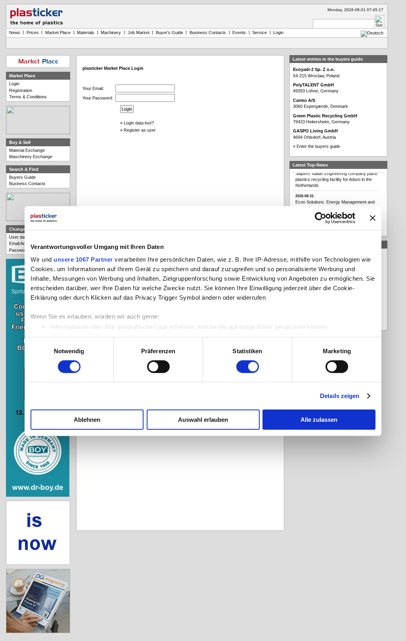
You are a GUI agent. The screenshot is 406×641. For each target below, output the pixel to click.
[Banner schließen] (372, 218)
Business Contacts (27, 183)
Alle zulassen (319, 419)
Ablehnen (87, 419)
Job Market (138, 32)
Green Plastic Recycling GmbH (325, 115)
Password (19, 250)
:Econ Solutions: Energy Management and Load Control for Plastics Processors (335, 198)
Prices (33, 32)
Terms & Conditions (28, 96)
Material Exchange (27, 150)
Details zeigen (339, 395)
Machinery (111, 32)
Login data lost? (139, 123)
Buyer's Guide (169, 32)
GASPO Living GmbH (315, 130)
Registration (20, 90)
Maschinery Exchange (30, 156)
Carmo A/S (304, 100)
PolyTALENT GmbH (313, 84)
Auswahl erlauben (203, 419)
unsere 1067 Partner (83, 259)
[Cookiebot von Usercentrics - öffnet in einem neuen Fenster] (320, 218)
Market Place (58, 32)
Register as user (140, 130)
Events (239, 32)
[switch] (158, 366)
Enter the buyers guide (318, 146)
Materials (85, 32)
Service (259, 32)
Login (14, 83)
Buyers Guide (22, 177)
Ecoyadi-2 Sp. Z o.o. (314, 69)
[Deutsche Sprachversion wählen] (372, 33)
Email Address (22, 243)
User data (18, 237)
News (14, 32)
